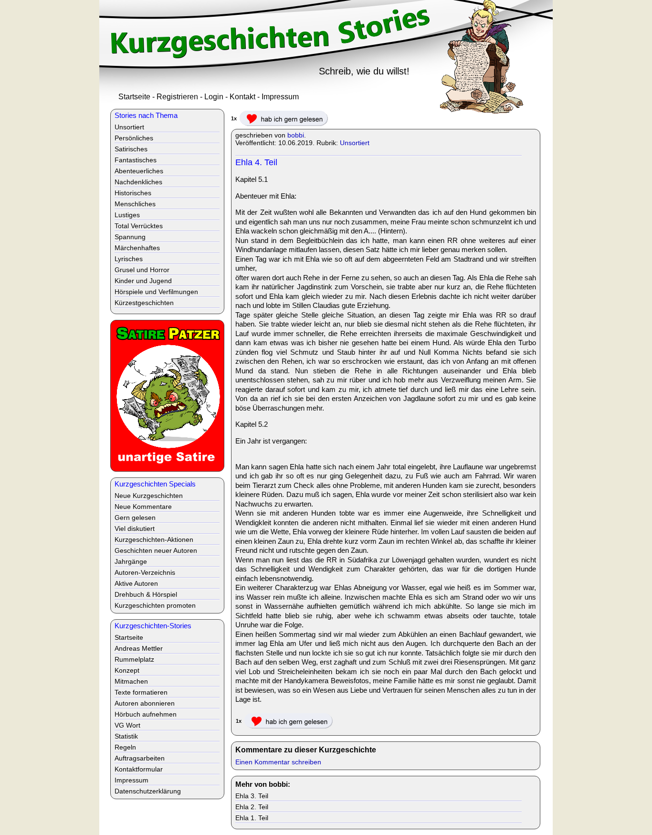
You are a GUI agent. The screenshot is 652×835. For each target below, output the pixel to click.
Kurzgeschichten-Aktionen (154, 539)
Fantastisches (136, 160)
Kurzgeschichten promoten (155, 605)
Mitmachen (131, 681)
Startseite (134, 97)
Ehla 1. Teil (251, 818)
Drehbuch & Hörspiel (146, 594)
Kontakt (242, 97)
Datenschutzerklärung (148, 791)
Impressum (280, 97)
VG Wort (127, 725)
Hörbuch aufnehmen (146, 714)
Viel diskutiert (135, 528)
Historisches (133, 193)
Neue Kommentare (143, 506)
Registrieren (177, 97)
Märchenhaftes (137, 248)
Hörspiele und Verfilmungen (156, 292)
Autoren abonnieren (145, 703)
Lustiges (127, 215)
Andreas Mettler (139, 648)
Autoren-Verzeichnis (145, 572)
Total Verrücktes (139, 226)
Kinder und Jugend (143, 281)
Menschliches (135, 204)
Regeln (125, 747)
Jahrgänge (131, 561)
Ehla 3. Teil (251, 796)
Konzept (127, 670)
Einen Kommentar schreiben (278, 762)
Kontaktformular (139, 769)
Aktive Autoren (136, 583)
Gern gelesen (135, 517)
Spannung (130, 237)
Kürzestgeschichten (144, 303)
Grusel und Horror (142, 270)
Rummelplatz (134, 659)
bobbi (295, 135)
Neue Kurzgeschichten (149, 495)
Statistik (126, 736)
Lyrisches (129, 259)
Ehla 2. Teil (251, 807)
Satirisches (131, 149)
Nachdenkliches (138, 182)
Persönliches (134, 138)
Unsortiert (354, 143)
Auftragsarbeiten (140, 758)
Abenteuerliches (139, 171)
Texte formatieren (141, 692)
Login (213, 97)
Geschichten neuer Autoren (156, 550)
